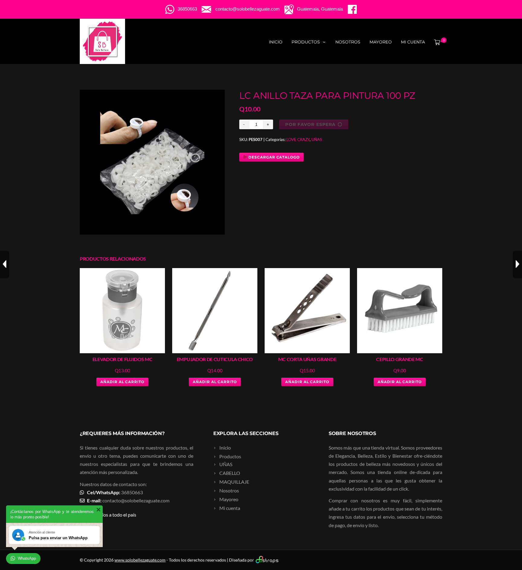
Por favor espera (310, 124)
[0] (436, 42)
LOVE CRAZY (298, 139)
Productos (306, 42)
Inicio (275, 42)
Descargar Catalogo (273, 157)
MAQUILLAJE (234, 482)
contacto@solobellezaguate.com (135, 500)
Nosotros (347, 42)
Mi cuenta (413, 42)
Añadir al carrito (122, 381)
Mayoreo (380, 42)
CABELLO (229, 473)
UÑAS (316, 139)
